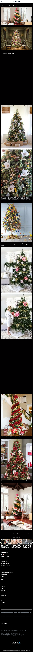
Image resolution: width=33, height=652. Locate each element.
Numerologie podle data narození (25, 612)
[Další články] (32, 542)
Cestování (19, 612)
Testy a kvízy (11, 612)
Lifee (2, 606)
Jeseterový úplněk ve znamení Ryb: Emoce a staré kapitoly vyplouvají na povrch (10, 633)
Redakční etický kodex (5, 567)
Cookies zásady (4, 574)
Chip (2, 604)
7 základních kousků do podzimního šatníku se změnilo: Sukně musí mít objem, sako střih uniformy (12, 635)
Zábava (2, 584)
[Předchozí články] (0, 542)
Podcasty (3, 592)
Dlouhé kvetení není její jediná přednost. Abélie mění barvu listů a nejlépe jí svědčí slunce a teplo (12, 634)
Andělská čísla (15, 612)
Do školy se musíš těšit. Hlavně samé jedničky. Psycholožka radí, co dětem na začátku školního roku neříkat (14, 629)
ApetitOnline (3, 598)
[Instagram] (3, 554)
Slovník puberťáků (7, 612)
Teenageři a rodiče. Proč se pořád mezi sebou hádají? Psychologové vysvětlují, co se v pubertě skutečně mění (14, 630)
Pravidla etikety (3, 612)
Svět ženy (3, 602)
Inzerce (2, 576)
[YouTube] (5, 554)
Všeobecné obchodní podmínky (7, 572)
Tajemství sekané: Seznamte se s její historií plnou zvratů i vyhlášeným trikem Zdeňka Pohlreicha (12, 628)
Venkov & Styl (3, 595)
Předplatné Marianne (5, 556)
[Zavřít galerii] (31, 4)
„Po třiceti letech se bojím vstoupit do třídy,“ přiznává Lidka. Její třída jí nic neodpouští (11, 636)
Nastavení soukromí (5, 570)
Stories (2, 588)
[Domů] (16, 1)
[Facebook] (1, 554)
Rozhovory (3, 586)
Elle (2, 600)
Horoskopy (3, 590)
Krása (2, 581)
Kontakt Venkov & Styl (5, 565)
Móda (2, 579)
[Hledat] (31, 1)
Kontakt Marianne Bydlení (6, 563)
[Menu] (2, 1)
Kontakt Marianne (4, 561)
